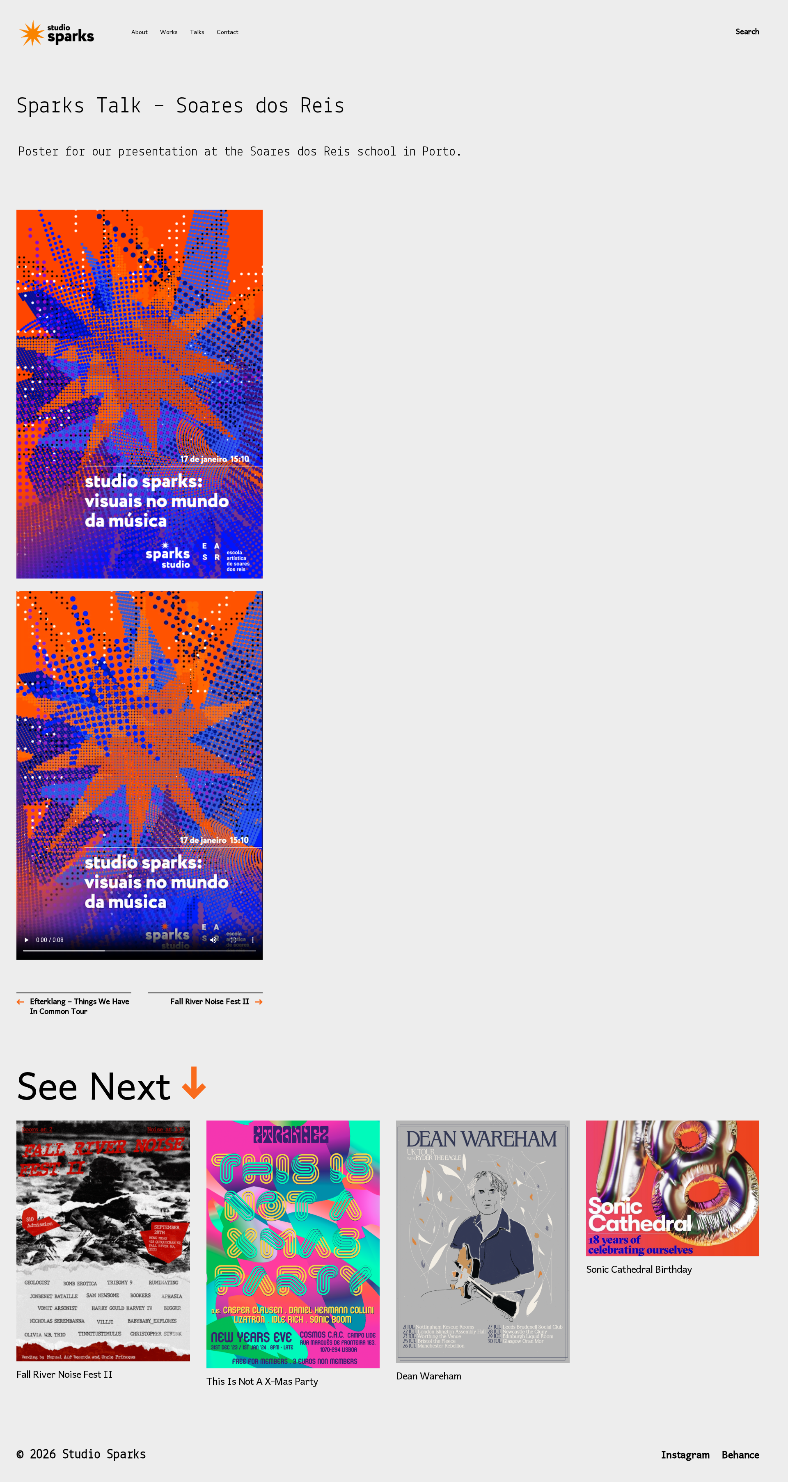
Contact (227, 33)
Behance (740, 1455)
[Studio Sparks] (57, 33)
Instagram (685, 1455)
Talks (197, 33)
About (139, 33)
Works (169, 33)
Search (747, 33)
